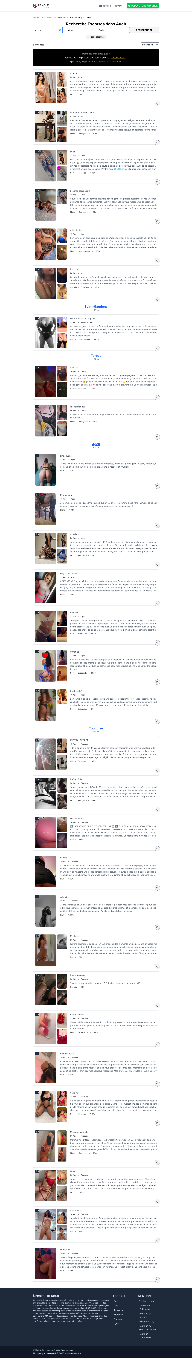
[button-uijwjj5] (157, 1162)
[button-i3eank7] (157, 1044)
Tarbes (96, 356)
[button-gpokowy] (157, 525)
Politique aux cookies (146, 1315)
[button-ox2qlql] (157, 397)
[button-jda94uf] (157, 1201)
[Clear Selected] (92, 30)
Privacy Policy (146, 1321)
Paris (116, 1301)
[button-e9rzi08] (157, 299)
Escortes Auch (60, 17)
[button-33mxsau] (157, 642)
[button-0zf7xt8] (157, 142)
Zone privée (104, 5)
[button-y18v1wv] (157, 348)
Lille (116, 1305)
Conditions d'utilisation (145, 1307)
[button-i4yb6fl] (157, 721)
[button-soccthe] (157, 770)
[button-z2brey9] (157, 966)
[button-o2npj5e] (157, 888)
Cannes (118, 1319)
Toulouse (96, 728)
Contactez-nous (147, 1301)
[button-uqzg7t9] (157, 103)
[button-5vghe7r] (157, 437)
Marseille (118, 1314)
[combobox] (80, 30)
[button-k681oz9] (157, 1123)
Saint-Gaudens (96, 306)
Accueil (36, 17)
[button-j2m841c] (157, 486)
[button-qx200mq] (157, 1005)
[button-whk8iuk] (157, 260)
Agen (96, 444)
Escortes (46, 17)
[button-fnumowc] (157, 1240)
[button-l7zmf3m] (157, 809)
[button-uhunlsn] (157, 221)
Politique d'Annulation (145, 1336)
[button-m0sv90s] (157, 603)
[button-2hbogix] (157, 1084)
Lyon (116, 1323)
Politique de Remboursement (147, 1328)
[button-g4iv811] (157, 682)
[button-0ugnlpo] (157, 1279)
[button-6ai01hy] (157, 182)
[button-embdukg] (157, 848)
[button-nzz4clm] (157, 927)
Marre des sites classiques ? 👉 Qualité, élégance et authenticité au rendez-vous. (96, 57)
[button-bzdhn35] (157, 564)
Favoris (119, 5)
